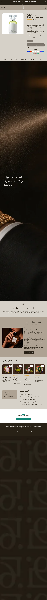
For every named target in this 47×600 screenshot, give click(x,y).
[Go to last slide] (2, 1)
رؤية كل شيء (16, 360)
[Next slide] (45, 1)
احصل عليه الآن (28, 352)
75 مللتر (29, 41)
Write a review (23, 418)
